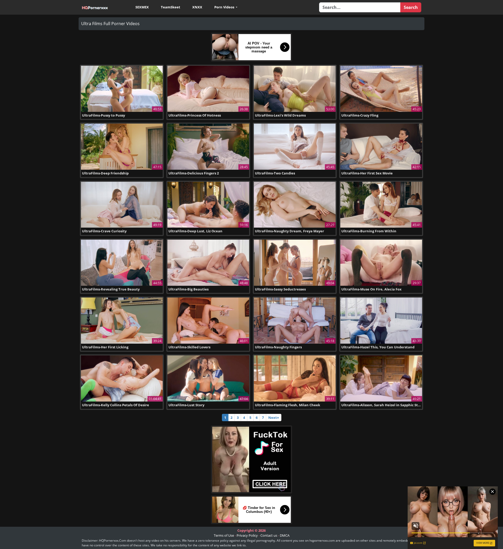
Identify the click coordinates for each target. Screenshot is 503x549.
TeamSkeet (170, 7)
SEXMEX (142, 7)
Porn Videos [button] (224, 7)
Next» (273, 417)
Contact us (268, 535)
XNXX (197, 7)
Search (411, 7)
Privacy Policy (247, 535)
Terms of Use (224, 535)
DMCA (284, 535)
